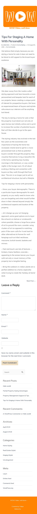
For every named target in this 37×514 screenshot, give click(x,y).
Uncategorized (8, 460)
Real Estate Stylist (9, 450)
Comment (6, 293)
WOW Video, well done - (18, 500)
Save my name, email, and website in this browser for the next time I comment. (17, 354)
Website (4, 338)
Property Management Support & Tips (16, 396)
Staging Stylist (8, 455)
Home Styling (21, 45)
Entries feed (7, 478)
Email (4, 326)
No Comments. (10, 47)
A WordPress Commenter (11, 414)
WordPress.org (8, 488)
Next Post (31, 281)
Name (4, 315)
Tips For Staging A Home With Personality (17, 400)
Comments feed (8, 483)
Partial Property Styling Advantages (15, 391)
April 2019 (6, 427)
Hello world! (7, 386)
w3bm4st (6, 45)
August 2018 (7, 432)
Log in (5, 474)
